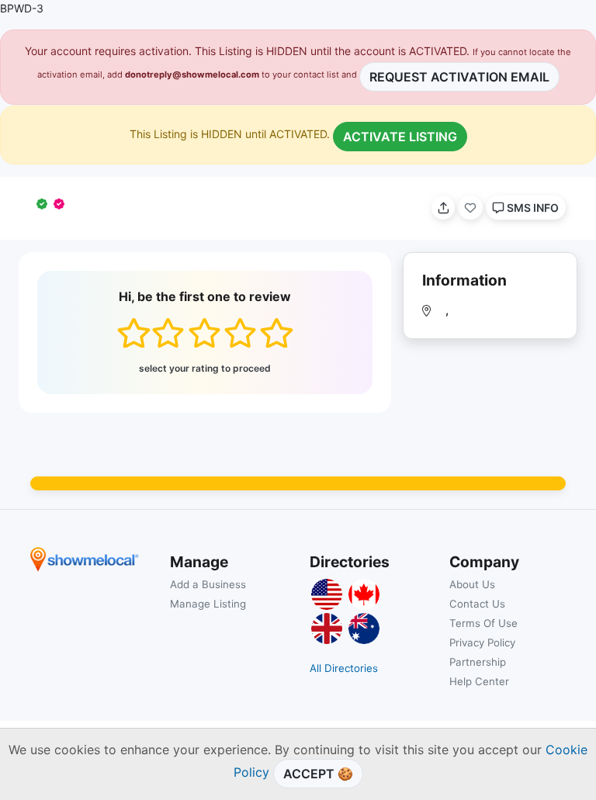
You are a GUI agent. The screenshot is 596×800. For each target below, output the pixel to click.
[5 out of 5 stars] (276, 333)
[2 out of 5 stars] (168, 333)
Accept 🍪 (318, 773)
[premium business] (62, 203)
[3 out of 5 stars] (204, 333)
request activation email (459, 77)
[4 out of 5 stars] (240, 333)
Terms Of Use (483, 623)
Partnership (477, 662)
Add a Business (208, 584)
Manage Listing (208, 603)
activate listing (400, 136)
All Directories (344, 668)
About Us (472, 584)
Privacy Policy (482, 642)
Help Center (479, 681)
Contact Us (477, 603)
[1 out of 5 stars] (133, 333)
